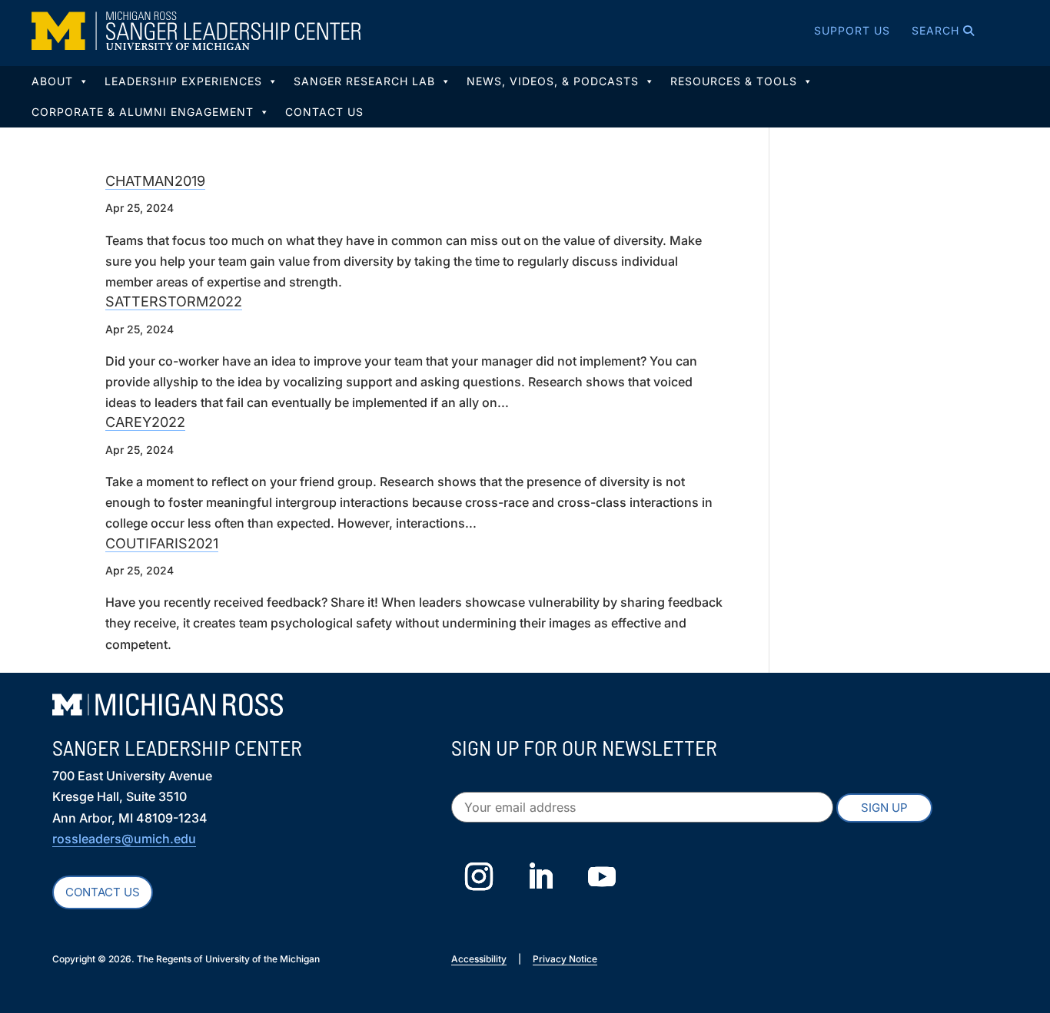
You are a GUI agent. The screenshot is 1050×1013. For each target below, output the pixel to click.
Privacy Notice (565, 959)
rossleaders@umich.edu (124, 838)
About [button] (52, 81)
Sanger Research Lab (364, 81)
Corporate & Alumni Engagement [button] (143, 111)
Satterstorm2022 (173, 301)
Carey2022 (145, 422)
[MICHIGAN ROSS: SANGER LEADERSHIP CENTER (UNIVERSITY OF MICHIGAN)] (196, 31)
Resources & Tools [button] (733, 81)
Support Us (852, 30)
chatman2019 (155, 181)
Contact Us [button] (102, 892)
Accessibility (479, 959)
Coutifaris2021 (161, 543)
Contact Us (324, 111)
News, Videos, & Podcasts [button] (553, 81)
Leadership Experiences (183, 81)
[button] (923, 31)
